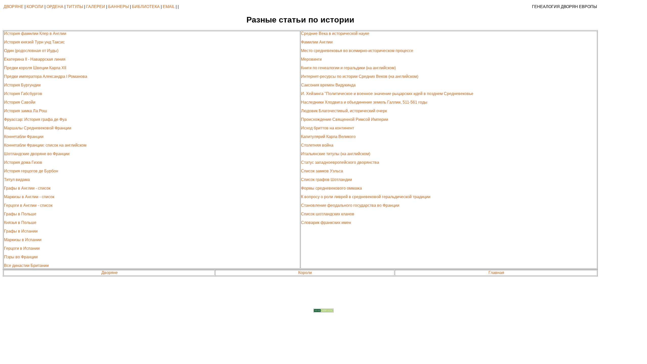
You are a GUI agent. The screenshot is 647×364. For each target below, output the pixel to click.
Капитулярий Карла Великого (328, 136)
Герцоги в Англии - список (28, 205)
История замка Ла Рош (25, 111)
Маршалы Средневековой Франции (37, 128)
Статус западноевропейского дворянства (340, 162)
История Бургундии (22, 85)
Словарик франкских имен (326, 222)
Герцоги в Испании (22, 248)
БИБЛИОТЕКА (146, 7)
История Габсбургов (23, 94)
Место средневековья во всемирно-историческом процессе (357, 51)
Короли (305, 272)
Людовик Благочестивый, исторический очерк (344, 111)
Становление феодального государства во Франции (350, 205)
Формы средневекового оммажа (331, 188)
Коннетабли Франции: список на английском (45, 145)
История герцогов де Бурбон (31, 171)
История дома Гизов (23, 162)
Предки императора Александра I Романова (45, 76)
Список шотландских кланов (327, 214)
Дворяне (109, 272)
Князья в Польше (20, 222)
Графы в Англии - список (27, 188)
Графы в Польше (20, 214)
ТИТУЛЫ (74, 7)
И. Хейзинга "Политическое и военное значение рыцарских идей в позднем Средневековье (387, 94)
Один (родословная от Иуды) (31, 51)
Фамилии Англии (317, 42)
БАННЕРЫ (118, 7)
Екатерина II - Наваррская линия (34, 59)
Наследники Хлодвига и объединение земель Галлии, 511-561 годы (364, 102)
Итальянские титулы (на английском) (335, 154)
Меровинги (311, 59)
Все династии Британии (26, 265)
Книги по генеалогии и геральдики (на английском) (348, 68)
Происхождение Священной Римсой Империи (344, 119)
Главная (496, 272)
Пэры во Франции (21, 257)
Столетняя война (317, 145)
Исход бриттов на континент (327, 128)
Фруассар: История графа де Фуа (35, 119)
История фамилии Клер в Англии (35, 33)
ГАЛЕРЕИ (95, 7)
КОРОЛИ (35, 7)
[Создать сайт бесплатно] (323, 311)
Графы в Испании (21, 231)
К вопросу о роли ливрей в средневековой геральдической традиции (365, 197)
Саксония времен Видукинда (328, 85)
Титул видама (17, 179)
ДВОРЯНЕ (14, 7)
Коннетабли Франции (23, 136)
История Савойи (19, 102)
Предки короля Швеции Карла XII (35, 68)
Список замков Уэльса (322, 171)
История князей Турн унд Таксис (34, 42)
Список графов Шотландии (326, 179)
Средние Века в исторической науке (335, 33)
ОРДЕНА (55, 7)
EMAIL (169, 7)
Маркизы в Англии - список (29, 197)
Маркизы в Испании (22, 240)
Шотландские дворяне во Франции (37, 154)
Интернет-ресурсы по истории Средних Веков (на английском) (359, 76)
